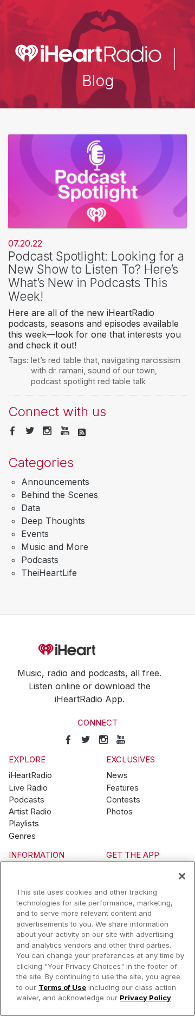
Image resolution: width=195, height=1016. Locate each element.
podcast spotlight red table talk (88, 381)
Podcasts (39, 559)
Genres (22, 836)
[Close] (182, 876)
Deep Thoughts (53, 520)
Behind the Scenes (59, 494)
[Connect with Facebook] (12, 431)
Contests (123, 800)
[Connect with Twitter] (29, 431)
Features (122, 788)
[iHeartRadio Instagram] (47, 431)
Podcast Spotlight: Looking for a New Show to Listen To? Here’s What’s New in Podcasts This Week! (96, 276)
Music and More (54, 546)
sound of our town (121, 370)
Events (35, 533)
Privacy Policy (145, 997)
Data (30, 507)
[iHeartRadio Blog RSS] (82, 431)
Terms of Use (62, 987)
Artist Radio (30, 812)
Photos (119, 812)
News (117, 775)
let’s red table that (64, 360)
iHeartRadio (97, 650)
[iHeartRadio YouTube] (65, 431)
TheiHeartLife (49, 572)
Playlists (24, 824)
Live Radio (28, 788)
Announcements (55, 481)
